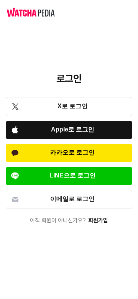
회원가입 (98, 220)
